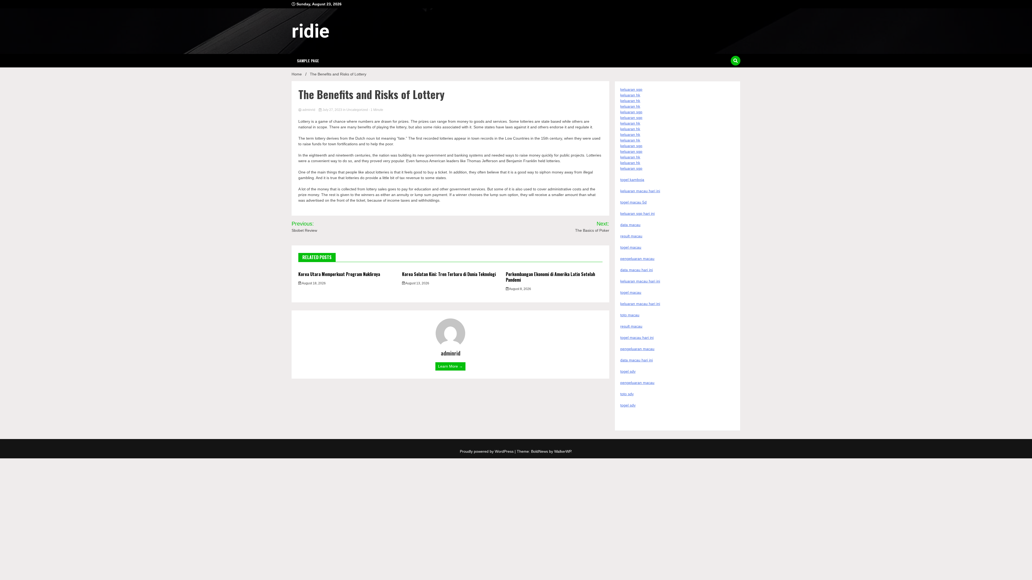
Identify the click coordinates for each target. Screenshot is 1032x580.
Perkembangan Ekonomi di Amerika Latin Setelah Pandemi (550, 277)
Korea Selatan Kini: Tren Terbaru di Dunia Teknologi (449, 274)
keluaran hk (630, 95)
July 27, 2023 (332, 110)
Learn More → (450, 366)
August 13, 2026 (417, 283)
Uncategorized (357, 110)
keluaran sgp (631, 89)
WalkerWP (562, 451)
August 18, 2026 (313, 283)
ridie (310, 31)
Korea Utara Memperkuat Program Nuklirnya (339, 274)
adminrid (309, 110)
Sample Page (308, 60)
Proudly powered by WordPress (487, 451)
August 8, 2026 (519, 289)
